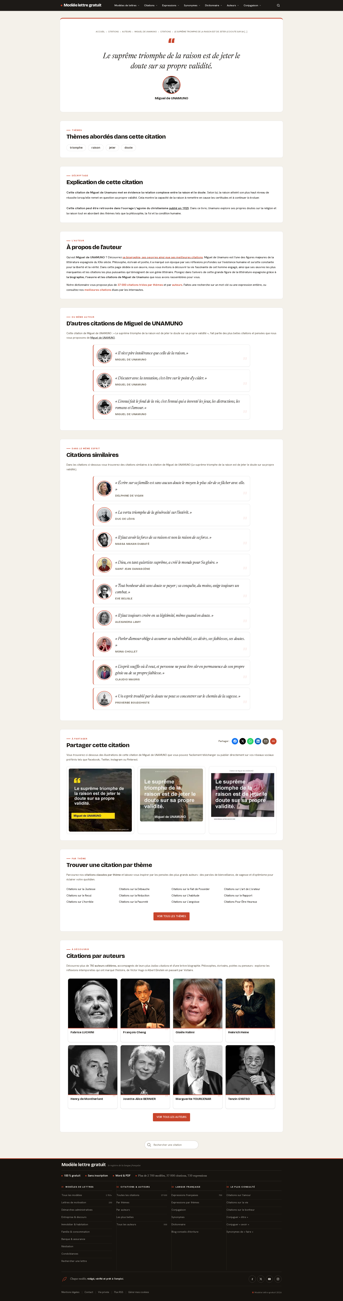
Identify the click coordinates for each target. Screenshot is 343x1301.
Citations (149, 5)
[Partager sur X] (242, 741)
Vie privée (103, 1292)
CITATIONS (165, 31)
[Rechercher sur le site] (278, 5)
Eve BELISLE (124, 598)
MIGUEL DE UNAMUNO (146, 31)
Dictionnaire (212, 5)
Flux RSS (118, 1292)
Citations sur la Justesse (80, 889)
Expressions (169, 5)
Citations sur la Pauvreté (133, 902)
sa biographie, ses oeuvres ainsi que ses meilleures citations (163, 257)
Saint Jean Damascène (132, 568)
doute (129, 147)
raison (95, 147)
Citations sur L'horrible (79, 902)
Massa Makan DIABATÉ (132, 543)
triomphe (76, 147)
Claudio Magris (127, 679)
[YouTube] (269, 1279)
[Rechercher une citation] (149, 1145)
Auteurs (231, 5)
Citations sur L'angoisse (185, 902)
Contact (88, 1292)
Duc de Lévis (125, 518)
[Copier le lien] (273, 741)
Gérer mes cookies (138, 1292)
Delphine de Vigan (129, 495)
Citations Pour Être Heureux (240, 902)
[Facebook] (252, 1279)
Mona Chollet (126, 651)
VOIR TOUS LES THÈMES (171, 916)
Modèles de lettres (125, 5)
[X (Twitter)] (260, 1279)
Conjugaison (251, 5)
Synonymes (190, 5)
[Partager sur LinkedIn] (258, 741)
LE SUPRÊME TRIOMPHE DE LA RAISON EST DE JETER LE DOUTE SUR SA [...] (210, 31)
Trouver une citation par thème (109, 865)
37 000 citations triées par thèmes (140, 285)
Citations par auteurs (95, 955)
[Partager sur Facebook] (235, 741)
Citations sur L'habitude (185, 895)
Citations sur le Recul (78, 895)
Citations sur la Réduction (134, 895)
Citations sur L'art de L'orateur (242, 889)
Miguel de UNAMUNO (171, 98)
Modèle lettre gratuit (82, 5)
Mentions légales (70, 1292)
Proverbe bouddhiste (132, 702)
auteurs (177, 285)
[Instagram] (278, 1279)
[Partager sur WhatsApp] (250, 741)
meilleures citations (97, 290)
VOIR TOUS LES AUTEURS (171, 1117)
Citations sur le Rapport (238, 895)
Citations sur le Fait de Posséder (191, 889)
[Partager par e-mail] (265, 741)
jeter (112, 147)
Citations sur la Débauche (134, 889)
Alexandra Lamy (128, 622)
